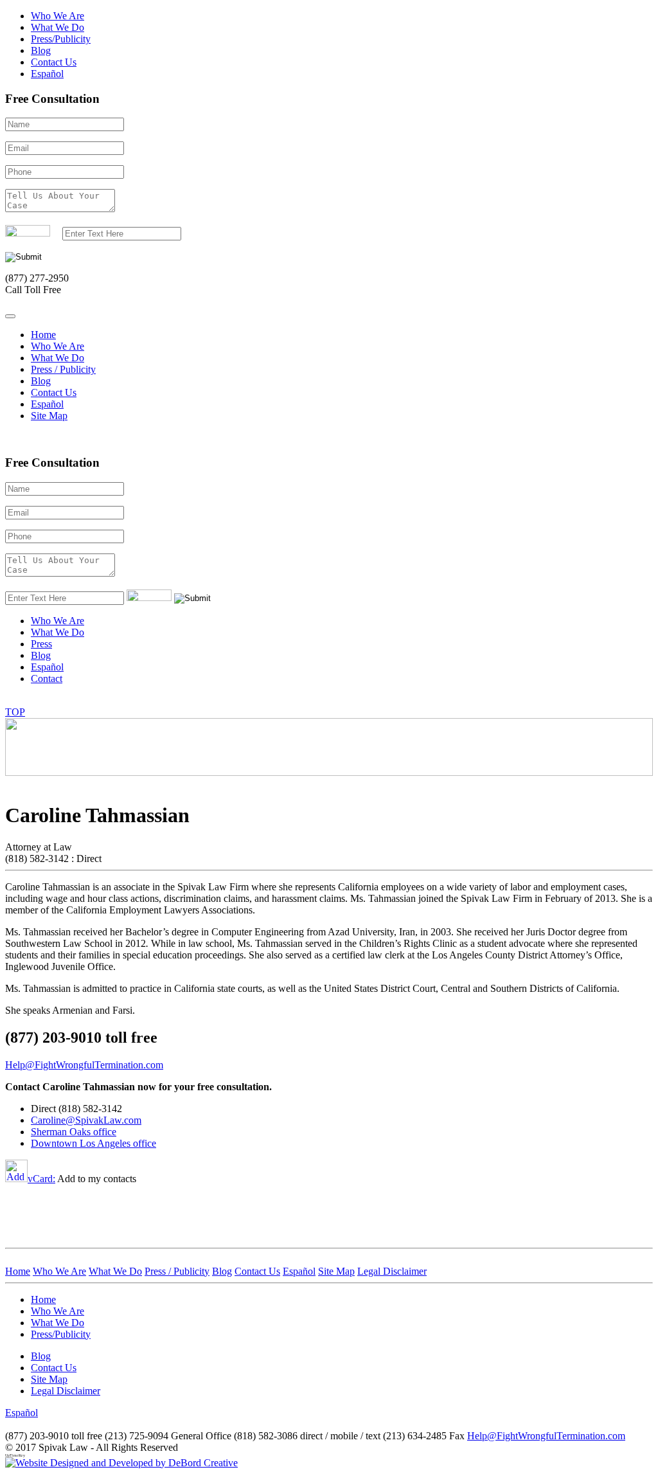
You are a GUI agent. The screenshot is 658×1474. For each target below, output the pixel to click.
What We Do (57, 27)
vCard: (41, 1178)
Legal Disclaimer (65, 1390)
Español (47, 73)
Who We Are (57, 15)
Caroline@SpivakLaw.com (86, 1120)
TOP (15, 711)
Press (41, 643)
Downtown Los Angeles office (93, 1143)
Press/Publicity (61, 38)
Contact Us (53, 62)
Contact (46, 678)
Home (43, 334)
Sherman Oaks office (73, 1131)
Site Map (49, 415)
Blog (41, 50)
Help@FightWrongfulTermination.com (546, 1435)
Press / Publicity (63, 369)
